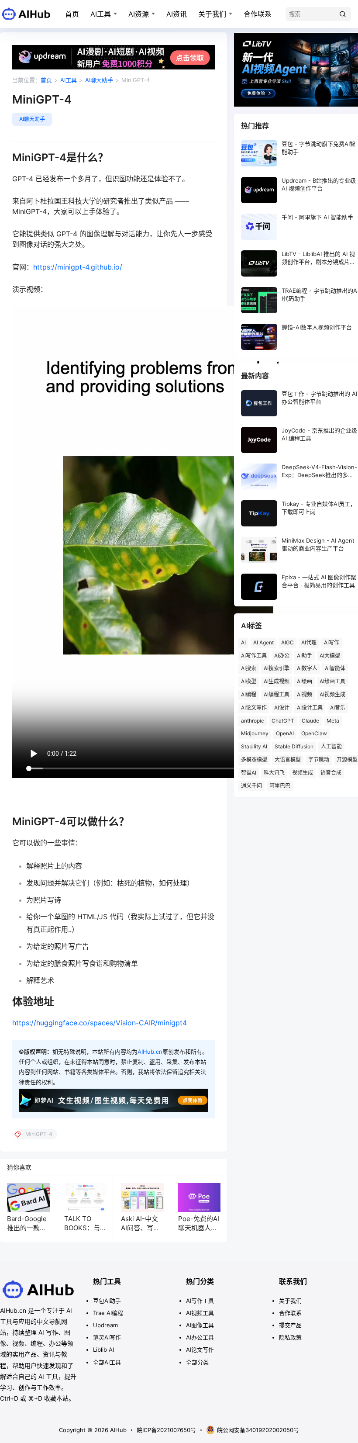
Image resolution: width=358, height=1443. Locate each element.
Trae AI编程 (108, 1312)
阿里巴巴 (279, 785)
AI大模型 (330, 655)
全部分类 (197, 1362)
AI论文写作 (254, 707)
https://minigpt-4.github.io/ (77, 267)
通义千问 (251, 785)
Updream (105, 1325)
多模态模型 (254, 759)
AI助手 (304, 655)
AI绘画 (304, 681)
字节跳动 (318, 759)
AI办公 (281, 655)
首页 (72, 14)
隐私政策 (290, 1337)
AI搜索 (248, 668)
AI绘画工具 (332, 681)
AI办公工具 (200, 1337)
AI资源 (138, 14)
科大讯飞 (274, 772)
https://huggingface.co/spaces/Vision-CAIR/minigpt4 (99, 1022)
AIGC (287, 642)
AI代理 (309, 642)
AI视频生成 (332, 694)
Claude (310, 720)
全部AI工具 (107, 1362)
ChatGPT (283, 720)
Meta (333, 720)
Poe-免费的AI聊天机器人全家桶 (198, 1228)
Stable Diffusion (294, 746)
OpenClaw (314, 733)
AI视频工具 (200, 1312)
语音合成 (330, 772)
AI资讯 (176, 14)
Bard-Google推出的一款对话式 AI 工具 (27, 1228)
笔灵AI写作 (107, 1337)
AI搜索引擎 (276, 668)
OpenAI (285, 733)
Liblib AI (103, 1349)
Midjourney (254, 733)
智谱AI (248, 772)
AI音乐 (337, 707)
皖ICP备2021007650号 (166, 1429)
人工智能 (331, 746)
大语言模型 (288, 759)
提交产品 (290, 1325)
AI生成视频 (276, 681)
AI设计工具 (310, 707)
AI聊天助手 (99, 79)
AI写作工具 (254, 655)
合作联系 (258, 14)
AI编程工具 (276, 694)
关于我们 (212, 14)
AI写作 (331, 642)
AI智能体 (335, 668)
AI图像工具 (200, 1325)
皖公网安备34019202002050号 (258, 1429)
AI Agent (263, 642)
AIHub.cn (150, 1051)
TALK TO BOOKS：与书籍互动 (85, 1228)
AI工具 (100, 14)
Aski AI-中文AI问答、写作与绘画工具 (140, 1228)
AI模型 (248, 681)
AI (243, 642)
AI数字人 (307, 668)
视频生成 (302, 772)
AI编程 (248, 694)
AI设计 (281, 707)
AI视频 (304, 694)
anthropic (252, 720)
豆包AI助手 (107, 1300)
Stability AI (254, 746)
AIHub (117, 1429)
